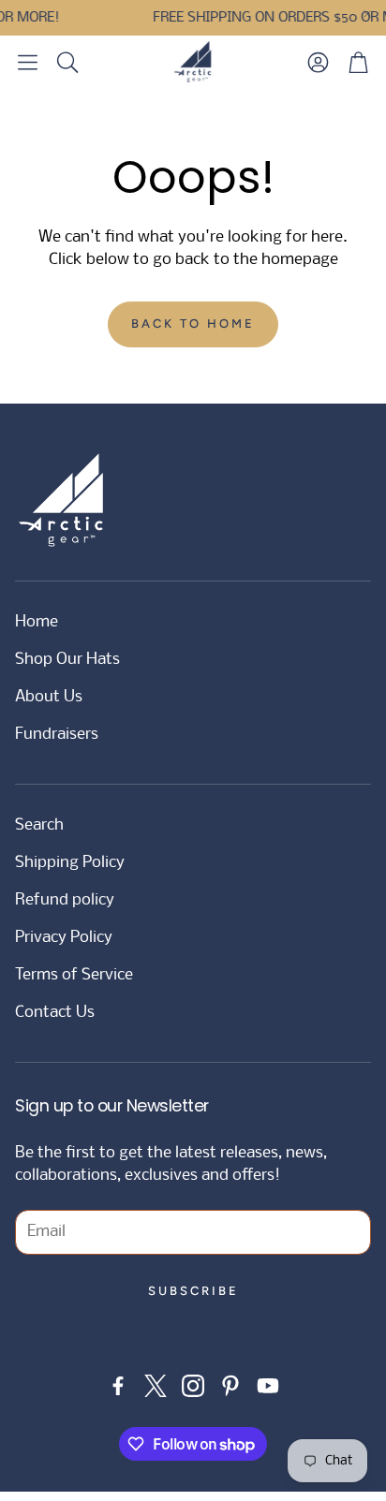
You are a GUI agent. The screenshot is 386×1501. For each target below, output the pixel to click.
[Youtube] (268, 1386)
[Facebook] (118, 1386)
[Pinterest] (230, 1386)
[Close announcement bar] (367, 14)
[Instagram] (193, 1386)
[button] (27, 62)
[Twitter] (155, 1386)
